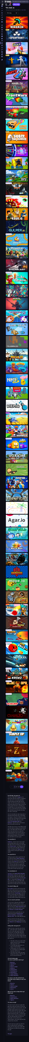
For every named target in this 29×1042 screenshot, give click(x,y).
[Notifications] (10, 4)
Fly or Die (10, 888)
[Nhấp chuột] (2, 50)
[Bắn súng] (2, 32)
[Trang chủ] (2, 6)
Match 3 (12, 922)
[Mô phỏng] (2, 47)
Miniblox (12, 968)
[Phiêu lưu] (2, 52)
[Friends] (2, 4)
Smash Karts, (20, 913)
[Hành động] (2, 41)
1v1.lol (9, 873)
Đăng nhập (16, 4)
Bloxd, (9, 915)
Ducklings (17, 893)
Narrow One (11, 916)
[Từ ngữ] (2, 56)
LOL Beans (20, 915)
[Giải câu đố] (2, 36)
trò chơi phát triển (14, 821)
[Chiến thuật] (2, 34)
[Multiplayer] (2, 19)
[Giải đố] (2, 38)
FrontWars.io (13, 971)
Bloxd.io (12, 962)
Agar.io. (20, 797)
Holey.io (10, 822)
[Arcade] (2, 25)
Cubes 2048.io (14, 974)
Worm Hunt (13, 846)
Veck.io (12, 965)
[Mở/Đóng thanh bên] (2, 1)
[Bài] (2, 27)
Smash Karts (13, 969)
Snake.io (10, 842)
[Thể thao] (2, 54)
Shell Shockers (20, 858)
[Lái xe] (2, 45)
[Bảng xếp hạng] (2, 22)
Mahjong (19, 922)
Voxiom (11, 909)
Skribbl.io (13, 915)
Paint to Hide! (13, 966)
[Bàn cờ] (2, 29)
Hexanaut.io (13, 972)
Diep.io (19, 879)
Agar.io (12, 1000)
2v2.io (11, 989)
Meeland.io (13, 987)
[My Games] (6, 4)
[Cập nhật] (2, 15)
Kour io (16, 861)
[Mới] (2, 10)
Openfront (13, 964)
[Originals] (2, 17)
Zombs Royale (19, 909)
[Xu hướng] (2, 13)
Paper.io (19, 849)
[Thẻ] (2, 60)
